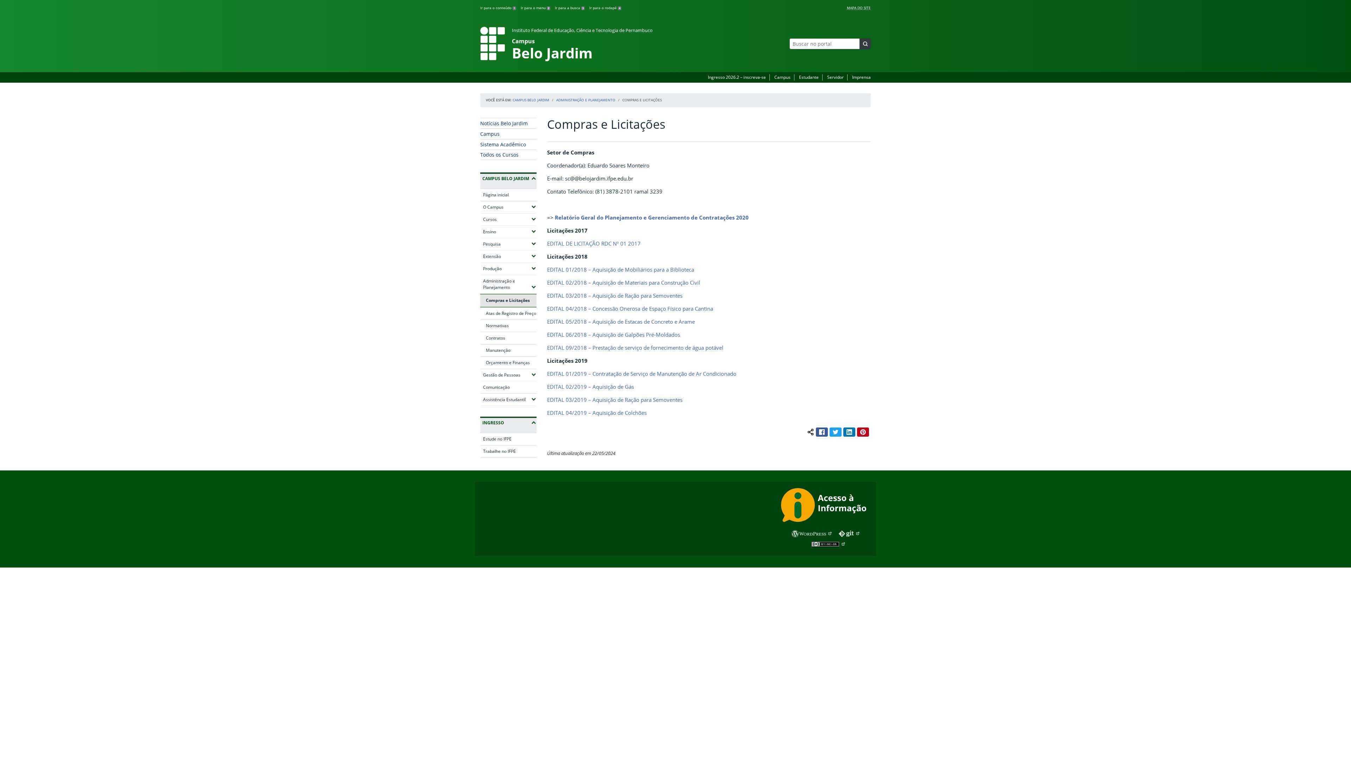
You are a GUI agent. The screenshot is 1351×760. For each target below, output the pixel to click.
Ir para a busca (569, 7)
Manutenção (498, 350)
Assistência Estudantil (510, 399)
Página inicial (496, 195)
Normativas (497, 326)
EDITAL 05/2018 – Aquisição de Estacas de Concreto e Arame (621, 321)
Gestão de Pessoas (510, 375)
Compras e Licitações (508, 300)
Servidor (835, 77)
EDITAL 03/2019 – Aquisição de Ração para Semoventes (615, 399)
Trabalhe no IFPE (499, 451)
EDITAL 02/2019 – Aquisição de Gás (590, 386)
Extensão (510, 256)
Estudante (809, 77)
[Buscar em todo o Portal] (865, 43)
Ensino (510, 231)
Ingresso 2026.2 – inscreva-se (737, 77)
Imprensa (861, 77)
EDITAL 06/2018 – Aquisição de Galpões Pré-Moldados (613, 334)
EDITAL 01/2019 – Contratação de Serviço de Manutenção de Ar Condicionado (641, 373)
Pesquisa (510, 244)
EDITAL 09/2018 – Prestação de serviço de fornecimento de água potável (635, 347)
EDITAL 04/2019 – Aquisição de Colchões (597, 412)
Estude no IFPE (497, 439)
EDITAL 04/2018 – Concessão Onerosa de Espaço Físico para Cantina (630, 308)
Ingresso (493, 423)
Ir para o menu (535, 7)
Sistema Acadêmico (503, 144)
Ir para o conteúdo (497, 7)
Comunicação (496, 387)
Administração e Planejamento (585, 99)
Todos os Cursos (499, 154)
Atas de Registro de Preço (511, 313)
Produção (510, 268)
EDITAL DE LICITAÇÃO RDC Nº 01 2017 (594, 243)
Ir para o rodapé (604, 7)
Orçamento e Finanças (508, 363)
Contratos (495, 338)
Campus (782, 77)
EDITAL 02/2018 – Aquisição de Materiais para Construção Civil (623, 282)
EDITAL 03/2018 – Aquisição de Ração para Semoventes (615, 295)
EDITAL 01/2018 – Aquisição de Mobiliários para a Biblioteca (620, 269)
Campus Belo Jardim (531, 99)
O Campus (510, 207)
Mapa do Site (859, 7)
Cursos (510, 219)
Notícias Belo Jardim (504, 123)
